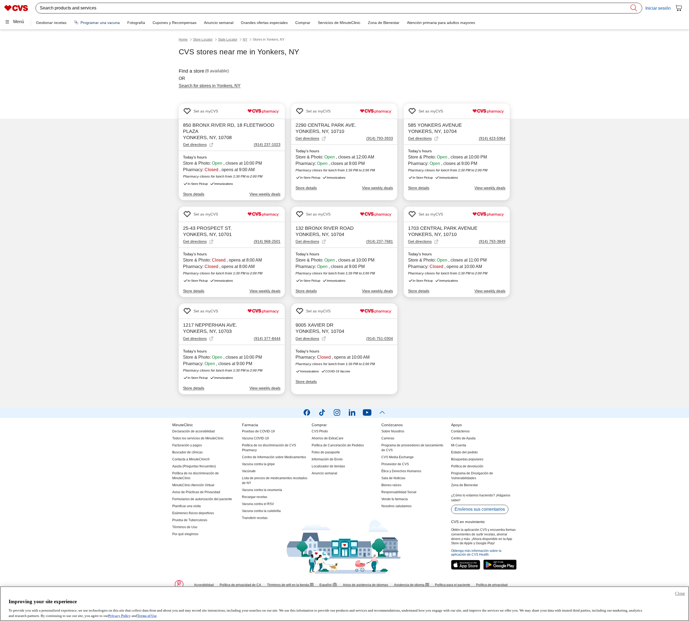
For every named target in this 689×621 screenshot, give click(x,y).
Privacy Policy (119, 615)
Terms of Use (147, 615)
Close (680, 593)
